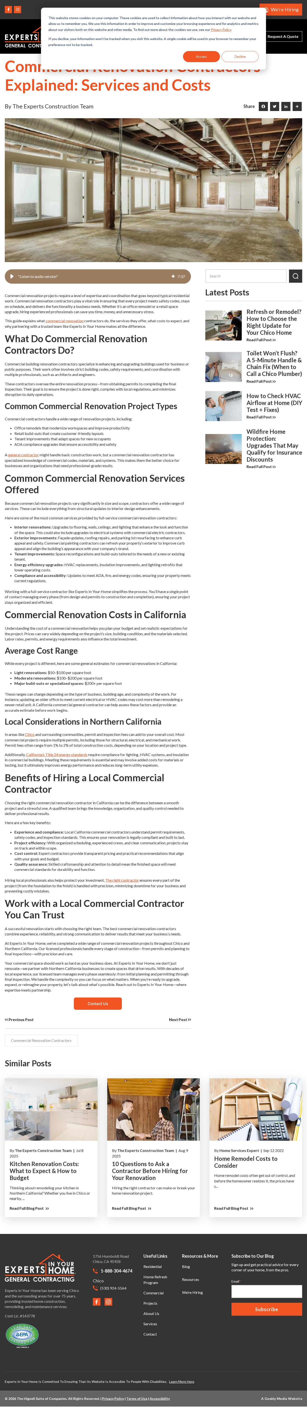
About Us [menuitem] (151, 1313)
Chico (30, 734)
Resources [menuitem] (190, 1279)
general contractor (23, 454)
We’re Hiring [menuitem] (192, 1292)
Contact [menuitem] (150, 1334)
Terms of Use (136, 1399)
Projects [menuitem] (150, 1303)
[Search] (295, 276)
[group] (98, 276)
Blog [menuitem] (186, 1266)
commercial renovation (64, 320)
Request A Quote (283, 36)
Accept (201, 56)
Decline (240, 56)
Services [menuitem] (150, 1323)
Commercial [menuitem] (153, 1293)
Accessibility (160, 1399)
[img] (173, 276)
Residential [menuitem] (152, 1266)
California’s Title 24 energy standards (56, 754)
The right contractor (122, 880)
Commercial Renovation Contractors (41, 1040)
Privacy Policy (221, 30)
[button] (12, 276)
